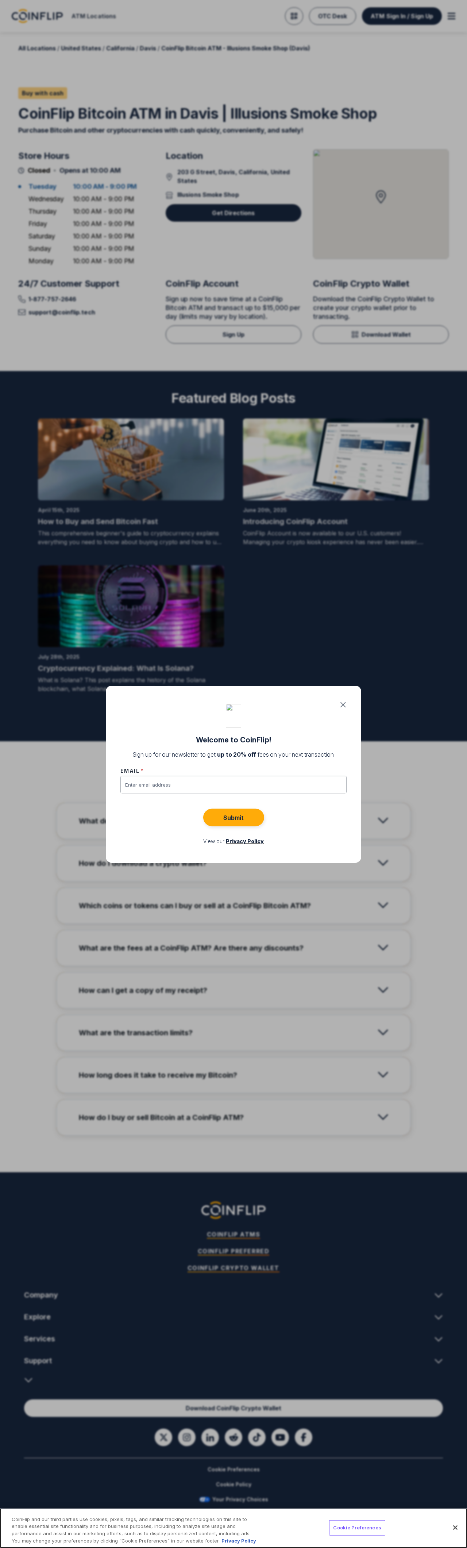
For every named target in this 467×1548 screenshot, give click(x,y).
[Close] (455, 1528)
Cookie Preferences (357, 1527)
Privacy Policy (238, 1540)
